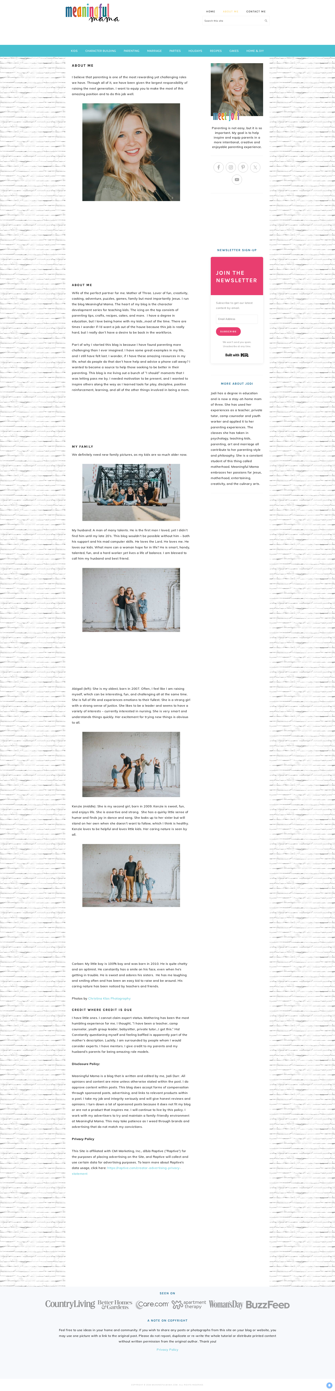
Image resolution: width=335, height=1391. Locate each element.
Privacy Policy (167, 1350)
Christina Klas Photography (109, 998)
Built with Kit (237, 355)
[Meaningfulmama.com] (92, 23)
